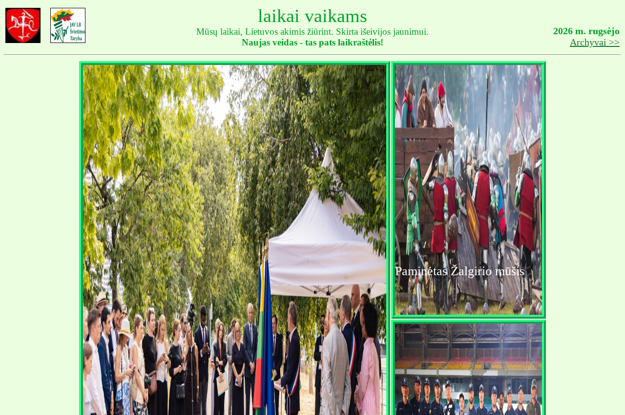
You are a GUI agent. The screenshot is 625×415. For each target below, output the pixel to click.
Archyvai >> (595, 42)
